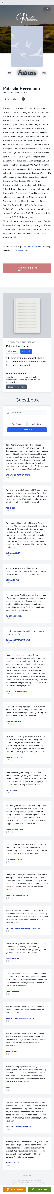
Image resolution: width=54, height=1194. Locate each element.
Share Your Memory (16, 387)
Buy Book (26, 351)
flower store (22, 250)
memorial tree (33, 246)
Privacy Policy (20, 1183)
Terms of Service (34, 1183)
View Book (12, 351)
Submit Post (27, 430)
